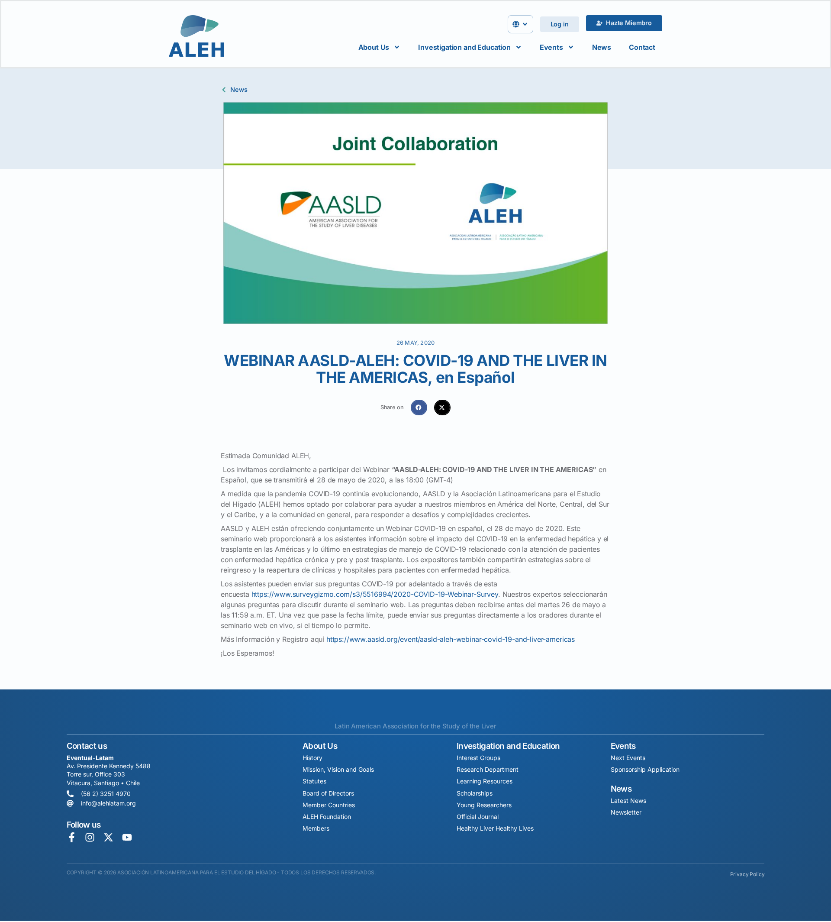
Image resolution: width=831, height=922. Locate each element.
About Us (374, 47)
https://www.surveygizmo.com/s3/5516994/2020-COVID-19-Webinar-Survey (374, 594)
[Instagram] (90, 837)
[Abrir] (525, 24)
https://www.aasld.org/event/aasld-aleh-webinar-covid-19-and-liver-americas (450, 639)
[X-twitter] (108, 837)
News (601, 47)
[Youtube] (127, 837)
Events (551, 47)
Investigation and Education (464, 47)
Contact (642, 47)
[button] (419, 407)
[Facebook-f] (72, 837)
